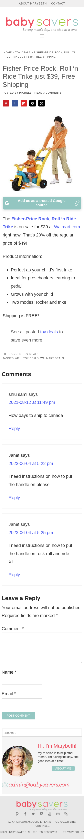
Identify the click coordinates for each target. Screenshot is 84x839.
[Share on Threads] (33, 103)
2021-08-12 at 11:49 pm (32, 402)
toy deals (49, 331)
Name (9, 672)
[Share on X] (42, 103)
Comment (13, 628)
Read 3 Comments (48, 92)
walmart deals (52, 358)
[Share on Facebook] (15, 103)
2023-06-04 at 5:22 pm (31, 463)
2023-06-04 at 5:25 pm (31, 532)
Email (9, 693)
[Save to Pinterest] (6, 103)
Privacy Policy (73, 832)
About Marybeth (33, 3)
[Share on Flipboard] (24, 103)
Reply (14, 428)
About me (63, 768)
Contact (58, 3)
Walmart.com (67, 226)
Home (8, 52)
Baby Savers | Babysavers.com (42, 24)
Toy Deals (23, 52)
